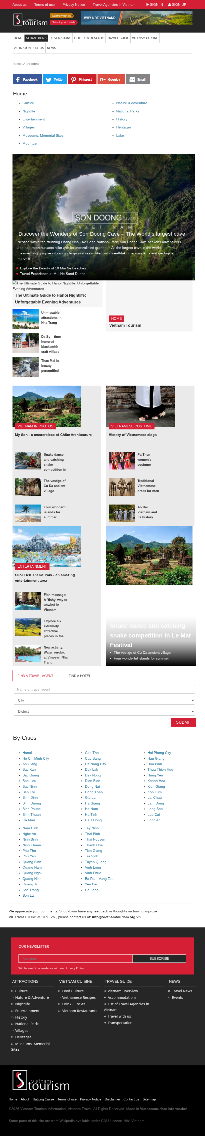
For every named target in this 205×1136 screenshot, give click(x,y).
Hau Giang (156, 758)
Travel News (182, 991)
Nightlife (28, 111)
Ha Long (91, 890)
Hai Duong (93, 820)
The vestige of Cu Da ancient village (55, 486)
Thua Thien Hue (160, 769)
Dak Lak (91, 769)
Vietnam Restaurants (79, 1010)
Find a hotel (80, 676)
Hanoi (27, 753)
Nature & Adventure (131, 103)
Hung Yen (155, 775)
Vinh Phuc (93, 873)
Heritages (124, 127)
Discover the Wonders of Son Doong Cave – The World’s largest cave (101, 234)
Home (18, 38)
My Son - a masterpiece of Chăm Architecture (53, 435)
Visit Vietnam (134, 1121)
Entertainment (33, 119)
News (51, 48)
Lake (120, 135)
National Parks (127, 111)
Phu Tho (29, 851)
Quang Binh (31, 862)
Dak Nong (93, 775)
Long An (154, 820)
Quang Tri (30, 884)
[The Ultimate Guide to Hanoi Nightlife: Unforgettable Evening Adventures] (57, 286)
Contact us (131, 1099)
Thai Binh (92, 834)
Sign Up (178, 5)
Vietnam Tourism (125, 325)
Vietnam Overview (123, 991)
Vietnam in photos (29, 48)
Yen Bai (91, 884)
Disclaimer (112, 1099)
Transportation (120, 1022)
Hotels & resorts (89, 38)
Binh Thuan (31, 815)
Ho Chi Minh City (35, 758)
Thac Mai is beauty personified (50, 366)
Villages (28, 127)
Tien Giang (93, 851)
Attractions (36, 38)
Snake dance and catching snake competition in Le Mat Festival (150, 635)
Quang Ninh (32, 879)
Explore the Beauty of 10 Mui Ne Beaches (53, 268)
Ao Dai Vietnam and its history (147, 512)
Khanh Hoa (156, 781)
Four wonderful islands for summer (56, 512)
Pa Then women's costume (144, 459)
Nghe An (29, 834)
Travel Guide (118, 981)
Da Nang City (95, 764)
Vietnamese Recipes (79, 997)
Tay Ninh (92, 828)
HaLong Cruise (43, 1099)
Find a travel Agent (35, 676)
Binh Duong (31, 803)
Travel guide (118, 38)
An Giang (29, 764)
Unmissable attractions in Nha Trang (51, 317)
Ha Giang (92, 803)
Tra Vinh (91, 856)
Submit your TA (61, 15)
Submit (183, 722)
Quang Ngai (32, 873)
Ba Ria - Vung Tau (99, 879)
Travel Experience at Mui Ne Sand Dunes (52, 274)
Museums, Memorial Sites (43, 135)
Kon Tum (155, 792)
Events (177, 997)
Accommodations (122, 997)
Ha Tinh (91, 815)
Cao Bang (93, 758)
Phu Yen (29, 856)
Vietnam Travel (80, 1109)
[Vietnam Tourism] (140, 318)
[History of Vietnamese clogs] (140, 406)
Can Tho (92, 753)
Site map (149, 1099)
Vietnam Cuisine (145, 38)
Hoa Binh (155, 764)
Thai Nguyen (95, 839)
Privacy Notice (90, 1099)
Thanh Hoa (94, 845)
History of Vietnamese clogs (133, 435)
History (121, 119)
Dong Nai (92, 786)
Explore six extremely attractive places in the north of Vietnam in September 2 (54, 636)
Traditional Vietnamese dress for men (148, 486)
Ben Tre (28, 792)
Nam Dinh (30, 828)
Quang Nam (32, 867)
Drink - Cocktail (75, 1004)
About (25, 1099)
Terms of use (67, 1099)
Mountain (29, 143)
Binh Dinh (30, 797)
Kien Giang (156, 786)
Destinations (60, 38)
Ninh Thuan (31, 845)
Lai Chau (155, 797)
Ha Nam (91, 809)
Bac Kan (29, 769)
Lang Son (155, 809)
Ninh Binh (30, 839)
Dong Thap (94, 792)
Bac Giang (30, 775)
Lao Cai (154, 815)
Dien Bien (92, 781)
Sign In (156, 5)
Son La (28, 895)
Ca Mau (28, 820)
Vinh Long (93, 867)
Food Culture (73, 991)
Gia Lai (90, 797)
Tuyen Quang (95, 862)
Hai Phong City (159, 753)
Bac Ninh (29, 786)
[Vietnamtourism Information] (31, 19)
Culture (28, 103)
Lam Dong (156, 803)
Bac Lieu (29, 781)
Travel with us (119, 1016)
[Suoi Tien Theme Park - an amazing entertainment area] (46, 546)
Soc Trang (30, 890)
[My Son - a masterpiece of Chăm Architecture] (46, 406)
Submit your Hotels (63, 22)
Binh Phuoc (31, 809)
